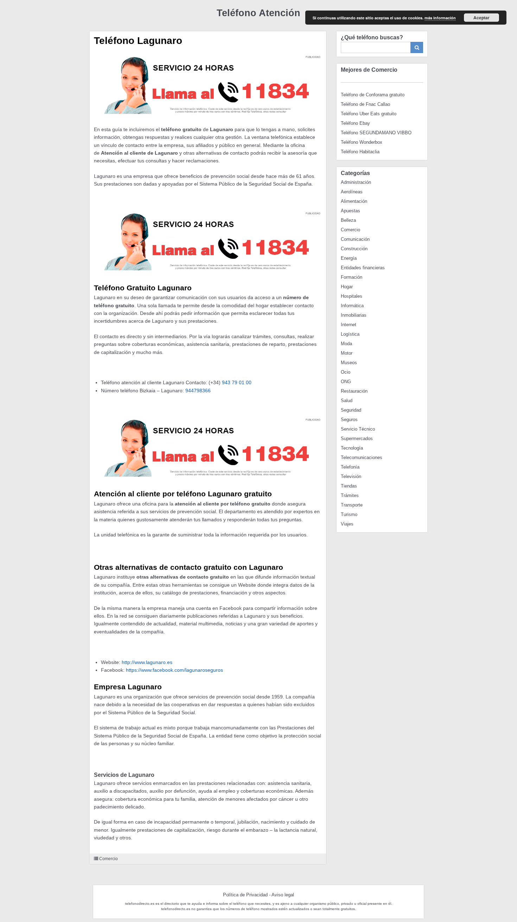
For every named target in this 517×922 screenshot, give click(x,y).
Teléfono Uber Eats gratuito (368, 113)
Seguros (349, 419)
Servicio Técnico (358, 429)
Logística (350, 334)
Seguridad (351, 410)
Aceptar (481, 17)
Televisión (351, 476)
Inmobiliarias (353, 315)
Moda (346, 343)
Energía (349, 258)
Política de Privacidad (245, 894)
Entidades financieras (363, 267)
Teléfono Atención (258, 13)
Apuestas (350, 210)
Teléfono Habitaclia (360, 151)
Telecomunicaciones (361, 457)
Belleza (348, 220)
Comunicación (355, 239)
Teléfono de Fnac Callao (365, 104)
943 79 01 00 (236, 382)
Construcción (354, 248)
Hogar (347, 286)
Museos (349, 362)
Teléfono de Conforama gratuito (372, 94)
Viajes (347, 524)
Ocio (345, 372)
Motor (346, 353)
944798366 (198, 390)
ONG (346, 381)
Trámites (350, 495)
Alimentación (354, 201)
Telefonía (350, 467)
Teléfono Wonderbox (361, 142)
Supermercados (357, 438)
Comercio (108, 858)
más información (440, 17)
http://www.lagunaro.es (147, 662)
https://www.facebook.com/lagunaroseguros (174, 670)
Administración (356, 182)
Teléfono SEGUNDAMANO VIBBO (376, 132)
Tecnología (352, 448)
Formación (351, 277)
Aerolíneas (352, 191)
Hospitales (351, 296)
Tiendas (349, 486)
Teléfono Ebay (355, 123)
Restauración (354, 391)
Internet (348, 324)
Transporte (352, 505)
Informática (352, 305)
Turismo (349, 514)
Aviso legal (283, 894)
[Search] (416, 47)
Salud (346, 400)
